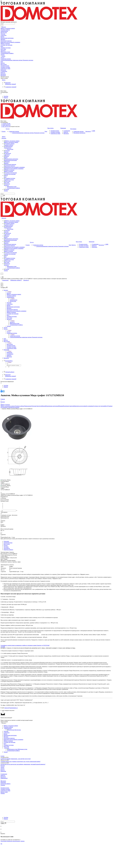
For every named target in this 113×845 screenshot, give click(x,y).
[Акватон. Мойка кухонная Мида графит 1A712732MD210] (18, 443)
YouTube (6, 96)
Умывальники (13, 300)
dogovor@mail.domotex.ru (11, 707)
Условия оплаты (5, 787)
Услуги (8, 331)
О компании (4, 774)
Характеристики (8, 542)
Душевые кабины (19, 406)
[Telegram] (4, 391)
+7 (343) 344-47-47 (6, 125)
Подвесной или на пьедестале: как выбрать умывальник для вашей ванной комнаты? (23, 764)
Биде (106, 406)
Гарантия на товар (5, 790)
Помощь (3, 785)
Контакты (3, 776)
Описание (6, 541)
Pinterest (6, 97)
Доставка (6, 546)
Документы (7, 548)
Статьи (2, 756)
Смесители (39, 406)
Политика (3, 782)
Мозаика (60, 406)
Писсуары (8, 407)
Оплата (6, 545)
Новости (3, 775)
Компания (9, 352)
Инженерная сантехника (51, 406)
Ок (1, 843)
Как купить (10, 344)
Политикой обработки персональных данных (12, 841)
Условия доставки (5, 789)
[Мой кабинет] (1, 275)
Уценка (17, 407)
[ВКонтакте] (1, 391)
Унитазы (34, 406)
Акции (2, 767)
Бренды (3, 769)
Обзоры (3, 793)
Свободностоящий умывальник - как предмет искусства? (16, 758)
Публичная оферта (5, 783)
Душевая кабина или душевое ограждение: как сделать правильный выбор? (20, 761)
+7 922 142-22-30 (5, 126)
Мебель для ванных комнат (8, 406)
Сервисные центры (15, 336)
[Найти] (2, 25)
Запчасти (12, 322)
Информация (4, 778)
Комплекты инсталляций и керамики (83, 406)
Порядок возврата (8, 549)
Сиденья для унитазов (99, 406)
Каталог (9, 293)
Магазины (3, 781)
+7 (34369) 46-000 (5, 123)
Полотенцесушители (68, 406)
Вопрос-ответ (4, 792)
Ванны (43, 406)
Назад (9, 291)
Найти (2, 823)
